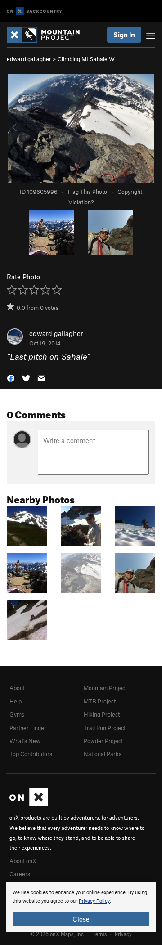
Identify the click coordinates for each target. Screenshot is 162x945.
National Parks (103, 753)
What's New (24, 740)
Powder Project (103, 740)
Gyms (16, 714)
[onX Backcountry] (34, 11)
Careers (19, 874)
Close (81, 919)
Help (15, 701)
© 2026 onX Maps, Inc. (57, 934)
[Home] (48, 35)
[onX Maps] (28, 804)
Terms (100, 934)
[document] (81, 907)
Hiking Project (102, 714)
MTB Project (100, 701)
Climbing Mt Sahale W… (88, 59)
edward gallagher (29, 59)
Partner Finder (27, 727)
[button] (11, 377)
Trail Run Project (105, 727)
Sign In (124, 35)
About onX (22, 860)
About (17, 687)
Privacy (123, 934)
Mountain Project (105, 687)
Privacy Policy (94, 901)
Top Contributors (30, 753)
